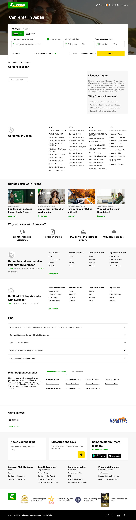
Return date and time (104, 39)
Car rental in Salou (92, 379)
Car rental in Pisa (52, 379)
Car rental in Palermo (73, 384)
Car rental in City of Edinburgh (53, 388)
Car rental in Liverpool (112, 384)
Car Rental (12, 62)
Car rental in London (93, 384)
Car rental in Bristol (73, 388)
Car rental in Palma (112, 379)
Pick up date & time (71, 39)
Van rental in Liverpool (93, 388)
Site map (25, 515)
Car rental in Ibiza (52, 384)
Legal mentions (35, 515)
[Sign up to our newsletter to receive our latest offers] (81, 454)
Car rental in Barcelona (73, 379)
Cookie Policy (47, 515)
